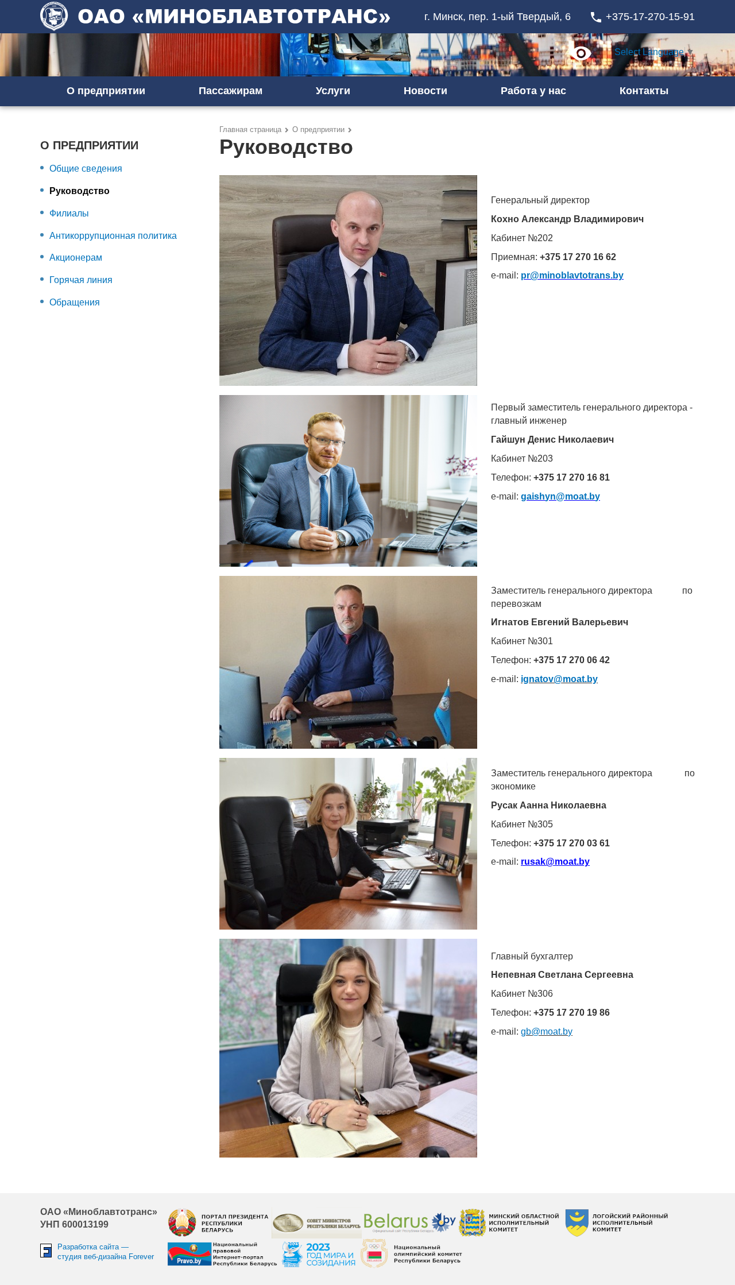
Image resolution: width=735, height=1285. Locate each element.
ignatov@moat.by (559, 679)
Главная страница (250, 129)
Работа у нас (533, 90)
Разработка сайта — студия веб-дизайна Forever (105, 1252)
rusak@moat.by (555, 861)
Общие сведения (85, 168)
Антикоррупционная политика (113, 236)
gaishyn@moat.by (560, 496)
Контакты (644, 90)
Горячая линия (81, 280)
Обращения (74, 302)
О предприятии (318, 129)
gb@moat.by (546, 1031)
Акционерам (75, 257)
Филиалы (69, 213)
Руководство (79, 191)
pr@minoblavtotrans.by (572, 275)
